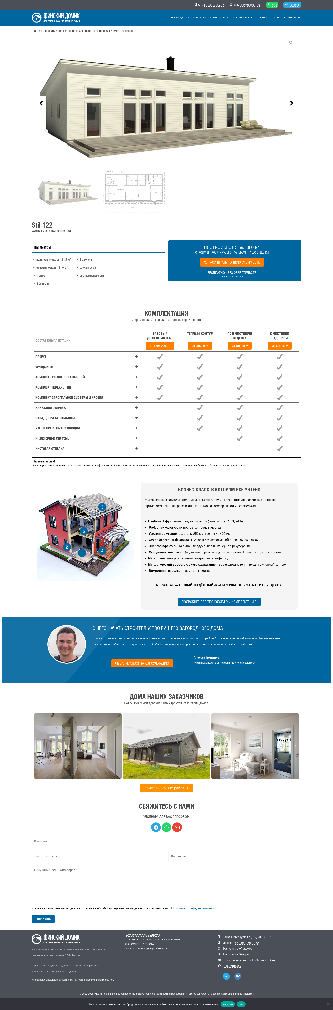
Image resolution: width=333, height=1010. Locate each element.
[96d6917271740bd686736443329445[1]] (166, 103)
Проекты (49, 30)
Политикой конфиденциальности (194, 908)
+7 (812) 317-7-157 (214, 4)
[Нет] (328, 1004)
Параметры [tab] (42, 247)
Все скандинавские (70, 30)
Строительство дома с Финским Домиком (152, 940)
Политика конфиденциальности (146, 948)
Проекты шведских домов (102, 30)
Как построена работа (139, 944)
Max (274, 4)
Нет (241, 1004)
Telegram (294, 4)
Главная (37, 30)
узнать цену (200, 345)
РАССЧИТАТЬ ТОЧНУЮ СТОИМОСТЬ (234, 262)
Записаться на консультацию (144, 663)
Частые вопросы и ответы (142, 935)
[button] (188, 18)
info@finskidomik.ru (262, 960)
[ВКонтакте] (237, 976)
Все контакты (232, 965)
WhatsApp (245, 948)
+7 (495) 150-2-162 (250, 4)
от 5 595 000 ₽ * (160, 345)
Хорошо (228, 1004)
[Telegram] (226, 976)
